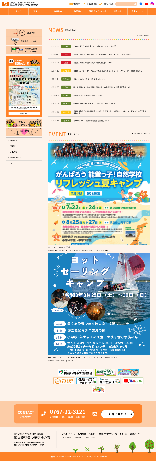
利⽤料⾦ (58, 11)
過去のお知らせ (144, 36)
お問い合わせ (108, 4)
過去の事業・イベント (142, 133)
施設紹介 (78, 11)
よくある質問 (92, 4)
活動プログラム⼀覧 (98, 11)
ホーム (18, 11)
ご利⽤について (38, 11)
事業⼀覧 (118, 11)
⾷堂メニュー (137, 11)
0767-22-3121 (67, 411)
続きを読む (24, 113)
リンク (12, 163)
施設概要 (13, 140)
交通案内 (76, 4)
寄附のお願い (15, 157)
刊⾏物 (12, 146)
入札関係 (13, 151)
